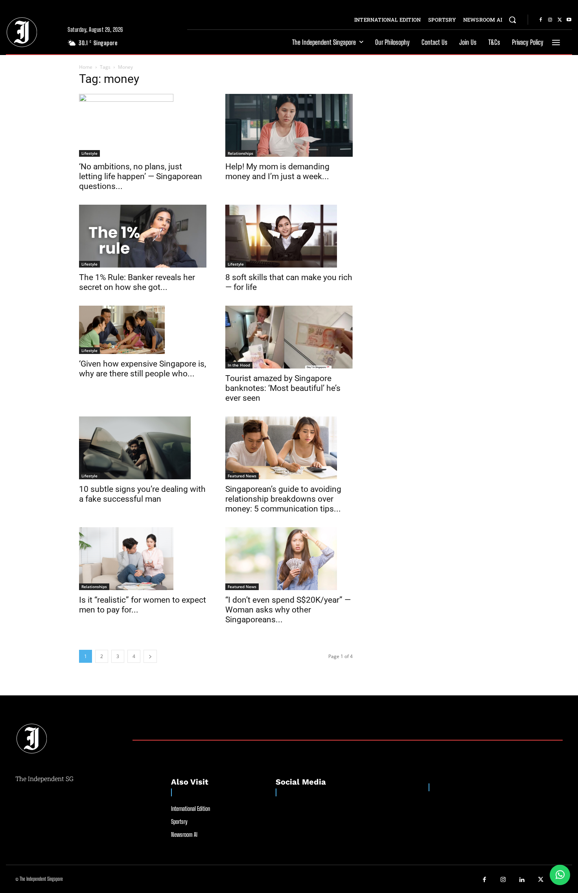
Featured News (242, 476)
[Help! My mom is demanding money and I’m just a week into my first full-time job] (289, 125)
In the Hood (239, 365)
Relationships (240, 153)
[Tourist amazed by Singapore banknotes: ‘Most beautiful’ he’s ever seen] (289, 337)
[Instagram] (550, 20)
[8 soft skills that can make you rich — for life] (289, 236)
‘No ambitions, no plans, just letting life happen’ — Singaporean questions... (140, 176)
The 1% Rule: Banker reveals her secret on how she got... (137, 282)
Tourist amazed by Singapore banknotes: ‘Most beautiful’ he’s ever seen (283, 388)
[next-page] (150, 656)
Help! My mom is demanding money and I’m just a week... (277, 171)
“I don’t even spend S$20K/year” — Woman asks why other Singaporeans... (288, 609)
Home (85, 67)
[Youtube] (569, 20)
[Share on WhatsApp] (560, 875)
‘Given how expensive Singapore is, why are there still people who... (142, 368)
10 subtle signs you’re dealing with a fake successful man (142, 494)
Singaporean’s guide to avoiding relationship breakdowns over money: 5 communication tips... (283, 498)
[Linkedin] (522, 880)
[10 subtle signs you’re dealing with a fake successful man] (142, 447)
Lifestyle (89, 153)
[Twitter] (559, 20)
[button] (512, 19)
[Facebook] (540, 20)
